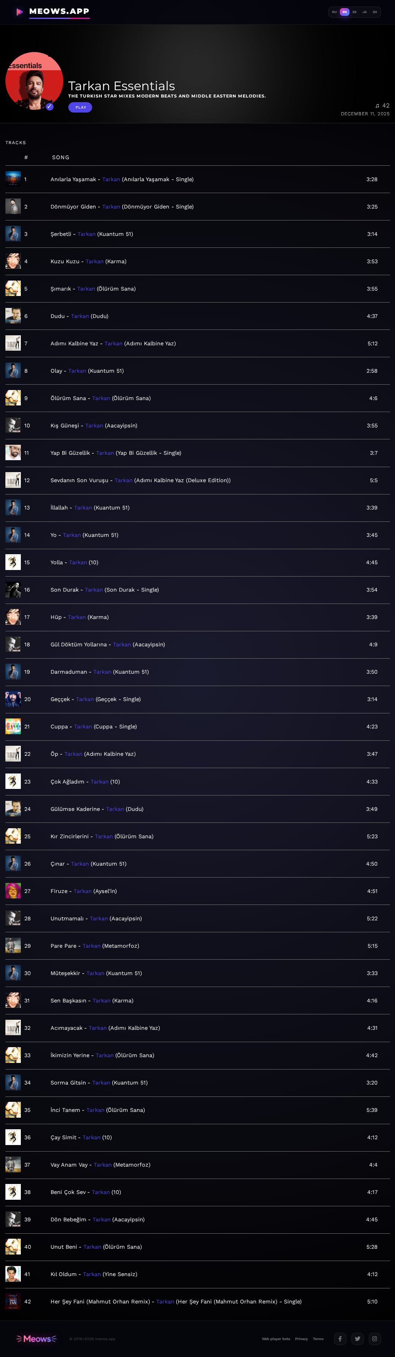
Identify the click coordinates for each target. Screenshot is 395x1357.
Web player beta (276, 1339)
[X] (357, 1339)
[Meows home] (36, 1338)
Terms (318, 1339)
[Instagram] (375, 1339)
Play (81, 107)
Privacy (301, 1339)
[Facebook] (340, 1339)
